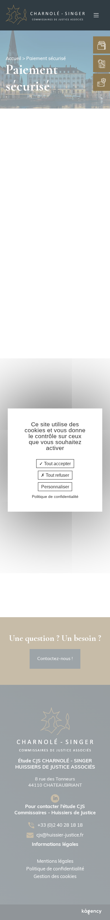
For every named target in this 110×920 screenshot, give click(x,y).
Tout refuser (57, 475)
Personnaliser (55, 486)
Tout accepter (57, 463)
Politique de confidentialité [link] (55, 496)
